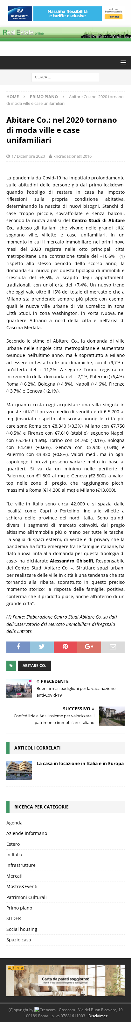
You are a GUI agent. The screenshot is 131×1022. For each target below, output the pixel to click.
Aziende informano (26, 833)
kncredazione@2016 (72, 156)
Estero (13, 844)
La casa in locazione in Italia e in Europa (80, 763)
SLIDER (13, 918)
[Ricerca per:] (65, 77)
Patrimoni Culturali (26, 897)
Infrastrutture (21, 865)
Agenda (14, 823)
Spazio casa (18, 940)
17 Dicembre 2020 (28, 156)
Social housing (21, 929)
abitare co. (34, 665)
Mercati (14, 876)
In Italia (14, 855)
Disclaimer (97, 1015)
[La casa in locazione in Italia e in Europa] (19, 770)
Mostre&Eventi (22, 886)
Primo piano (19, 908)
